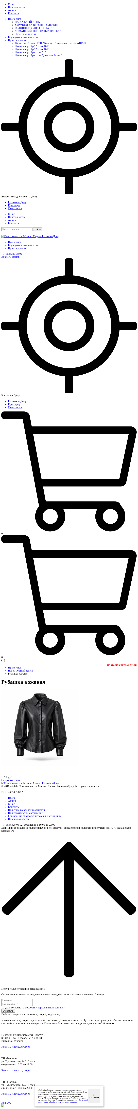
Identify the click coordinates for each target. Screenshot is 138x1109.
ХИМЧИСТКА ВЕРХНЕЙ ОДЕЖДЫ (36, 25)
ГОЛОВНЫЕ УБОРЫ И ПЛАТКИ (35, 28)
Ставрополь (15, 208)
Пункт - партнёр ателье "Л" (30, 52)
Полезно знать (16, 7)
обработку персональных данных (44, 1007)
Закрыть (6, 1102)
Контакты (13, 13)
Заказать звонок (10, 256)
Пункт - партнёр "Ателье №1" (32, 46)
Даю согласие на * (35, 1007)
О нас (11, 4)
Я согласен (94, 1096)
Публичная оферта (18, 819)
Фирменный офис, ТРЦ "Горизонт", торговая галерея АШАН (50, 43)
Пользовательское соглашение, (25, 813)
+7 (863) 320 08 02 (11, 253)
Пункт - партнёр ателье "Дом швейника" (38, 55)
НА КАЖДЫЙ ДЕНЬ (27, 21)
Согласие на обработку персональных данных (34, 816)
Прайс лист (14, 18)
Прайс (11, 797)
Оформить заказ (10, 780)
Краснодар (14, 205)
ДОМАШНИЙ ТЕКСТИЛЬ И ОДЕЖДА (38, 31)
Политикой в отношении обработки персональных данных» (63, 1101)
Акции (12, 10)
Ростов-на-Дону (17, 202)
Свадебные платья (25, 34)
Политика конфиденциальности (26, 809)
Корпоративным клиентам (23, 37)
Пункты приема (17, 40)
